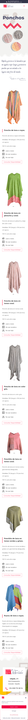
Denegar (14, 711)
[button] (25, 698)
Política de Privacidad (15, 718)
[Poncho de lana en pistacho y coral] (14, 208)
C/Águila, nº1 (14, 678)
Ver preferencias (14, 714)
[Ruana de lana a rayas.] (15, 611)
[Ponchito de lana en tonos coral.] (15, 454)
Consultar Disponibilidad (12, 162)
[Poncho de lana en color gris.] (15, 382)
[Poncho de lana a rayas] (14, 126)
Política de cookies (6, 718)
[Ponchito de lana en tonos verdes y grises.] (15, 534)
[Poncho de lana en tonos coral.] (14, 296)
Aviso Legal (23, 718)
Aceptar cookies (14, 707)
